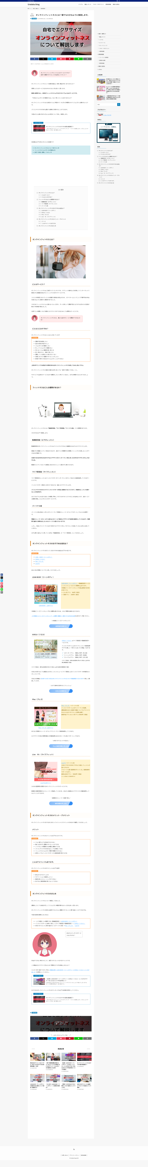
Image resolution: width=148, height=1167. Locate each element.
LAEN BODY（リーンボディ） (69, 583)
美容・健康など (102, 33)
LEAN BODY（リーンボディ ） (49, 210)
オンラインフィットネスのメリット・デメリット (52, 219)
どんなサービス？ (46, 195)
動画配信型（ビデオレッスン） (49, 202)
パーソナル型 (45, 206)
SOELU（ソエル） (46, 212)
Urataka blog (34, 4)
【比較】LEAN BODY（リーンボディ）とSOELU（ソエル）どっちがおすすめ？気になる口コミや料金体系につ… (66, 979)
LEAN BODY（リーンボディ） (44, 557)
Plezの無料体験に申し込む (61, 746)
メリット (44, 221)
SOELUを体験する (60, 691)
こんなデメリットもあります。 (49, 223)
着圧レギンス (102, 37)
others (100, 69)
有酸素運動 (34, 18)
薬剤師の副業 (102, 60)
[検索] (119, 1)
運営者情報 (83, 1155)
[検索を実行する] (118, 104)
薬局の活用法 (101, 66)
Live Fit (37, 563)
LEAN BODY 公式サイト (46, 605)
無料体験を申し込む (61, 803)
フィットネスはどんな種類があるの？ (49, 199)
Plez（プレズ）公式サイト (45, 728)
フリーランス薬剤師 (103, 57)
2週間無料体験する (61, 626)
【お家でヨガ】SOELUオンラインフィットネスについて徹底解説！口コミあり (62, 679)
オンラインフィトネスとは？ (47, 193)
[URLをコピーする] (87, 59)
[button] (34, 59)
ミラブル (101, 39)
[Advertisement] (60, 170)
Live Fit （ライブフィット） (49, 216)
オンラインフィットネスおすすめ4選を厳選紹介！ (60, 126)
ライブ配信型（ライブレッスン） (50, 204)
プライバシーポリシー (75, 1155)
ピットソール (102, 42)
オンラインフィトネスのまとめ (47, 226)
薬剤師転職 (101, 63)
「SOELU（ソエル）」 (79, 923)
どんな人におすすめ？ (47, 197)
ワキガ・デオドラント (104, 48)
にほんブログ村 (107, 115)
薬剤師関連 (101, 54)
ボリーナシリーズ (103, 45)
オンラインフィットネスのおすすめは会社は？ (52, 208)
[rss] (117, 1)
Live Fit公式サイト (45, 783)
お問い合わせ (65, 1155)
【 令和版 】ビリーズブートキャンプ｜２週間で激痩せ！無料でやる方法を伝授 (53, 616)
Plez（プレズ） (45, 214)
